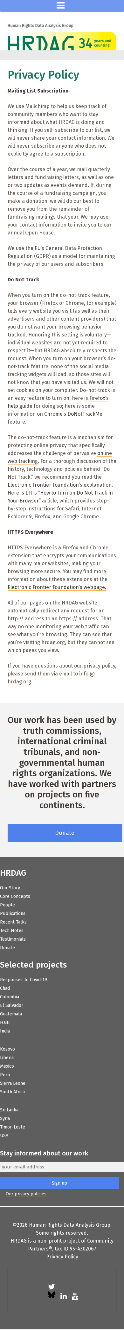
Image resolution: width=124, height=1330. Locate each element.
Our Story (10, 888)
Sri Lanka (9, 1110)
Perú (5, 1074)
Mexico (7, 1066)
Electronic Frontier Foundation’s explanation (60, 485)
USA (4, 1135)
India (5, 1031)
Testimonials (13, 939)
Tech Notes (12, 930)
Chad (5, 988)
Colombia (9, 997)
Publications (12, 913)
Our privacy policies (26, 1194)
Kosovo (7, 1049)
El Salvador (11, 1005)
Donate (64, 832)
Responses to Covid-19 (23, 979)
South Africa (12, 1092)
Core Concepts (15, 896)
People (7, 905)
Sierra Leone (12, 1083)
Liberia (7, 1057)
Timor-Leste (12, 1127)
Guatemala (11, 1014)
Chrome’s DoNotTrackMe (73, 414)
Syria (5, 1118)
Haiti (5, 1022)
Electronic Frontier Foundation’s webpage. (57, 587)
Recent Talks (13, 922)
